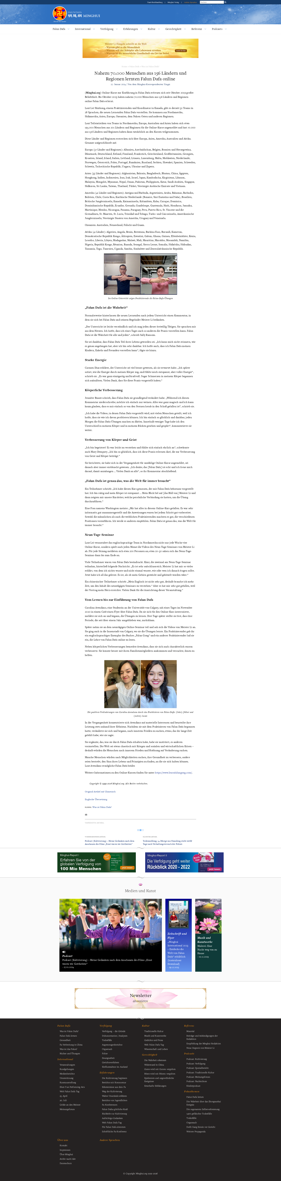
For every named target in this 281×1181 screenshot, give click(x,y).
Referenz (196, 29)
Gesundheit (65, 1040)
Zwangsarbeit (108, 1057)
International (83, 29)
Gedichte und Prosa (153, 1040)
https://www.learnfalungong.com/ (173, 772)
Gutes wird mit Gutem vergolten (160, 1069)
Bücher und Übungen (70, 1053)
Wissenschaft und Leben (156, 1049)
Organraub (107, 1049)
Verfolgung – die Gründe (113, 1031)
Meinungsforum (67, 1109)
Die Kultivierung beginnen (114, 1077)
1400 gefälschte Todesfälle (199, 1113)
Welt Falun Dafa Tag (112, 1122)
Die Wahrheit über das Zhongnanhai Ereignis (203, 1103)
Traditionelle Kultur (153, 1031)
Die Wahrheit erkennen (155, 1060)
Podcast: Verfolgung (195, 1063)
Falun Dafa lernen (68, 1035)
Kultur (152, 29)
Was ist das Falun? (68, 1049)
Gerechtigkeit (173, 29)
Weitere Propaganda (195, 1131)
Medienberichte (67, 1073)
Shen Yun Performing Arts (72, 1086)
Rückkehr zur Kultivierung (114, 1113)
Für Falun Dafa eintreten (114, 1126)
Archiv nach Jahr (68, 1158)
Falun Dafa (59, 29)
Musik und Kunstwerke (155, 1035)
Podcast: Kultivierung (196, 1058)
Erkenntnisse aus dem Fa (114, 1086)
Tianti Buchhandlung (155, 2)
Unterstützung (66, 1077)
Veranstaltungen (67, 1064)
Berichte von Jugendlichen (114, 1100)
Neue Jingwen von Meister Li (200, 1047)
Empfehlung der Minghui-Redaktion (203, 1043)
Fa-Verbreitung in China (71, 1044)
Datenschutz (66, 1163)
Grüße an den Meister (70, 1104)
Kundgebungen (67, 1069)
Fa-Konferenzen (109, 1104)
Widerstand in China (154, 1064)
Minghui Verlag (174, 2)
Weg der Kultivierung (112, 1091)
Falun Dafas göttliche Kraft (115, 1109)
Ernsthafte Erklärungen (155, 1085)
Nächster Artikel (150, 837)
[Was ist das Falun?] (60, 7)
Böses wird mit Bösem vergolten (159, 1073)
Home (124, 66)
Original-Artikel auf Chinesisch (100, 791)
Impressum (65, 1149)
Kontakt (63, 1145)
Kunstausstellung (68, 1082)
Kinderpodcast (193, 1085)
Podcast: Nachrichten (196, 1081)
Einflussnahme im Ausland (115, 1066)
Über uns (62, 1140)
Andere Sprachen (190, 2)
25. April (63, 1095)
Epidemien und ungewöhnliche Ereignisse (159, 1079)
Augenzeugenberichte (112, 1044)
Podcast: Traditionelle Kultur (200, 1072)
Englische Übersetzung (96, 799)
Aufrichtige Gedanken (112, 1118)
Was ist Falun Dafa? (150, 66)
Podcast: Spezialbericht (197, 1067)
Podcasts (217, 29)
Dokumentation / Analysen (114, 1035)
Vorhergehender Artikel (95, 837)
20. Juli (63, 1100)
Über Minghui (66, 1154)
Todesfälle (107, 1040)
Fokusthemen (191, 1091)
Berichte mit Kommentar (114, 1082)
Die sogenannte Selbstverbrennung (203, 1109)
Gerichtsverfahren (110, 1062)
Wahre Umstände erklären (114, 1095)
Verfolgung (106, 29)
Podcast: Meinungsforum (198, 1076)
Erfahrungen (130, 29)
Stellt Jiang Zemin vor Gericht (200, 1126)
